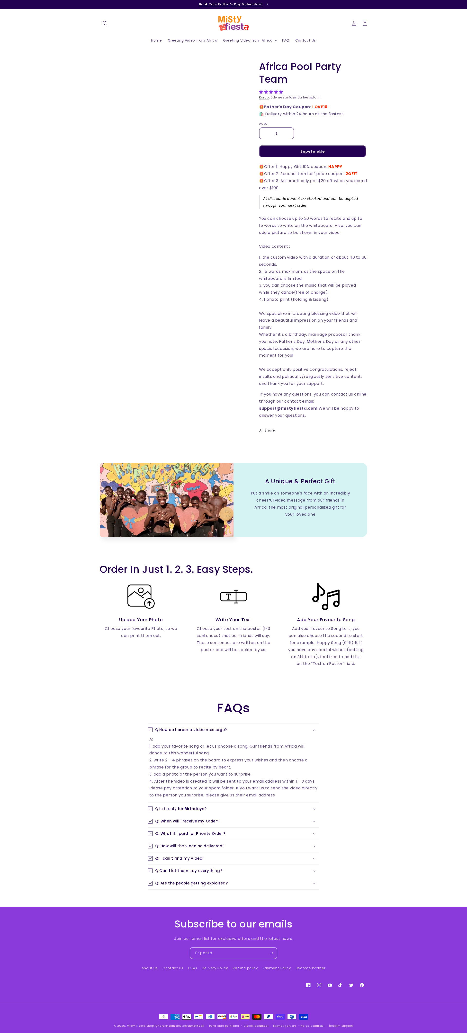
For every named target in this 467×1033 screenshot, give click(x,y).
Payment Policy (277, 968)
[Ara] (105, 23)
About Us (150, 968)
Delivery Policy (215, 968)
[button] (271, 92)
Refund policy (245, 968)
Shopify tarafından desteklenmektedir (175, 1026)
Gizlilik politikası (256, 1026)
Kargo (264, 97)
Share (270, 430)
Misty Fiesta (136, 1026)
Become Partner (310, 968)
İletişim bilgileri (341, 1026)
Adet (263, 123)
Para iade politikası (224, 1026)
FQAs (192, 968)
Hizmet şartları (284, 1026)
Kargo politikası (313, 1026)
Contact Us (172, 968)
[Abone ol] (271, 953)
